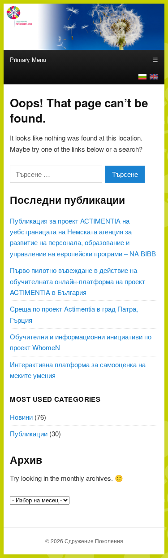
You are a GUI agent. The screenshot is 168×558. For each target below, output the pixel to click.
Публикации (28, 433)
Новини (21, 417)
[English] (153, 76)
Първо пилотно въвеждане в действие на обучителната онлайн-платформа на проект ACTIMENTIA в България (77, 281)
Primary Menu (28, 59)
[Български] (142, 76)
